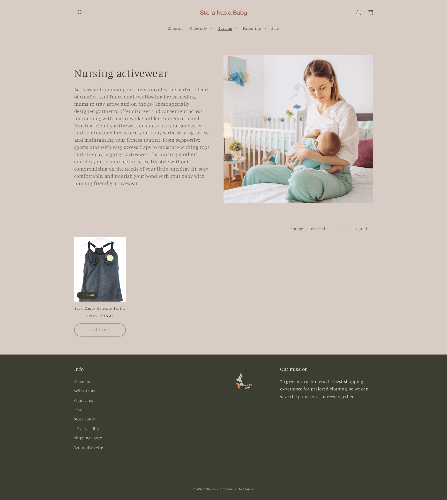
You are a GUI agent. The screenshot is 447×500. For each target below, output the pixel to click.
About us (82, 381)
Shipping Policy (88, 438)
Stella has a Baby (214, 488)
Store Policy (84, 419)
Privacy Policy (86, 428)
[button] (80, 13)
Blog (78, 409)
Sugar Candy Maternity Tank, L (99, 308)
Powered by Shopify (240, 488)
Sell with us (84, 391)
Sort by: (297, 228)
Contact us (83, 400)
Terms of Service (88, 447)
